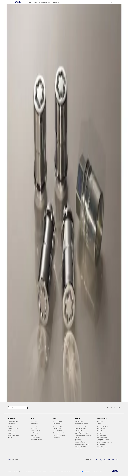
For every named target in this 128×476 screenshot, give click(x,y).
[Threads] (113, 459)
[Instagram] (109, 459)
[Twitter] (101, 459)
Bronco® (109, 408)
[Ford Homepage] (115, 471)
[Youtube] (105, 459)
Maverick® (117, 408)
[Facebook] (97, 459)
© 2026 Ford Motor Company (14, 471)
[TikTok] (117, 459)
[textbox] (18, 407)
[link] (22, 471)
